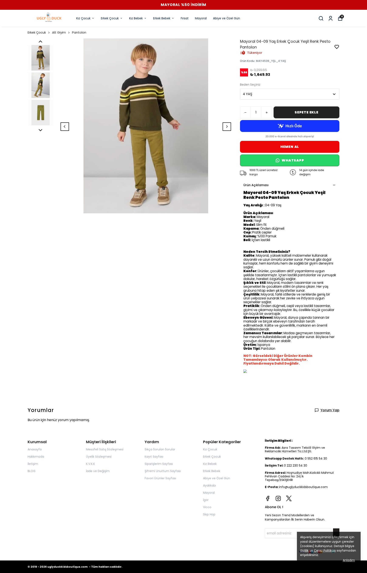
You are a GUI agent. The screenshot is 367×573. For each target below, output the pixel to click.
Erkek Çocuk (110, 18)
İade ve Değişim (98, 471)
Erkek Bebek (161, 18)
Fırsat (185, 18)
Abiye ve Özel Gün (226, 18)
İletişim (33, 464)
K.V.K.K (90, 464)
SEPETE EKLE (306, 112)
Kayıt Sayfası (154, 456)
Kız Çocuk (83, 18)
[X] (289, 498)
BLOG (31, 471)
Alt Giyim (59, 32)
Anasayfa (35, 449)
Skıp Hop (209, 514)
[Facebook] (267, 498)
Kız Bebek (136, 18)
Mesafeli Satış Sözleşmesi (104, 449)
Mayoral (201, 18)
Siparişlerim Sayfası (159, 464)
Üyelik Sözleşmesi (99, 456)
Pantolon (79, 32)
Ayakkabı (209, 485)
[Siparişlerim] (330, 18)
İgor (206, 500)
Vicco (207, 507)
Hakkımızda (36, 456)
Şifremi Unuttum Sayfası (163, 471)
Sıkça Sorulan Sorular (160, 449)
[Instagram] (278, 498)
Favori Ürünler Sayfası (160, 478)
